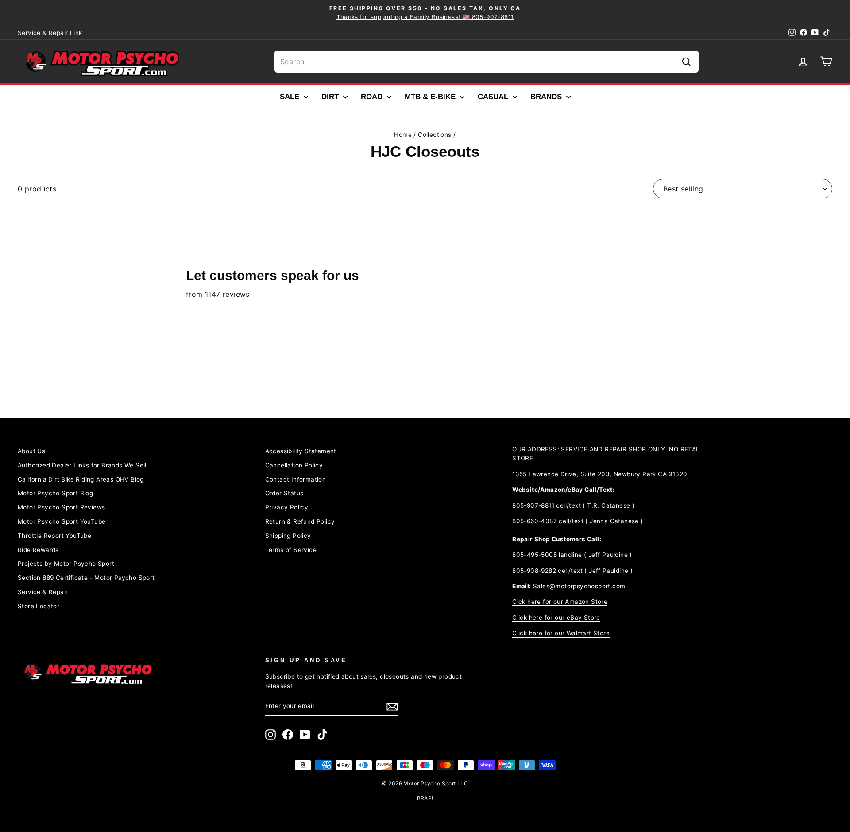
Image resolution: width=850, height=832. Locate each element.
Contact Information (295, 479)
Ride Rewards (38, 549)
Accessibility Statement (300, 451)
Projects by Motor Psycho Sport (66, 563)
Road (373, 97)
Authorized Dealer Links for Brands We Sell (82, 465)
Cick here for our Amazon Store (559, 601)
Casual (494, 97)
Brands (547, 97)
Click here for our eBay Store (556, 617)
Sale (290, 97)
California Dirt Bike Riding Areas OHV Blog (81, 479)
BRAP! (425, 798)
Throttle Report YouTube (54, 535)
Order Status (284, 493)
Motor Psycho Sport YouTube (61, 521)
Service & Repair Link (50, 32)
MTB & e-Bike (431, 97)
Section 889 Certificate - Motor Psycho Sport (86, 577)
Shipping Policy (288, 535)
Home (403, 134)
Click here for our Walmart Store (561, 633)
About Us (31, 451)
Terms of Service (291, 549)
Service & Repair (43, 591)
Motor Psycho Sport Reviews (61, 507)
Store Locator (38, 606)
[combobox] (486, 61)
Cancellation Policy (294, 465)
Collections (434, 134)
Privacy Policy (287, 507)
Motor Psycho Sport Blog (55, 493)
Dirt (331, 97)
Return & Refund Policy (300, 521)
